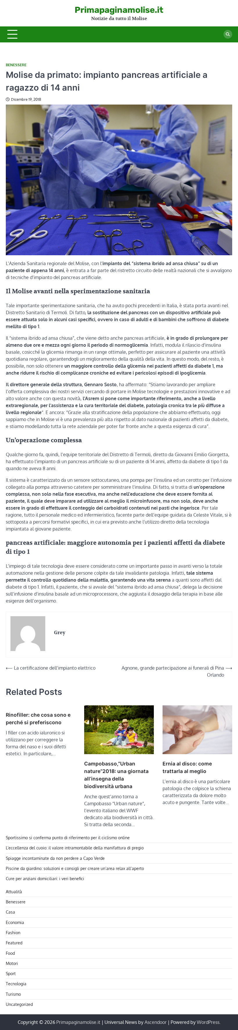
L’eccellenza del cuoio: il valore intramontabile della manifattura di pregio (75, 847)
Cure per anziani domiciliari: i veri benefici (45, 878)
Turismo (13, 994)
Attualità (14, 891)
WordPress (208, 1022)
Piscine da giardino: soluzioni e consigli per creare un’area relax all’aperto (75, 868)
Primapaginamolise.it (119, 10)
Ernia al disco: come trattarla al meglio (187, 767)
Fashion (13, 932)
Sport (11, 973)
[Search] (227, 34)
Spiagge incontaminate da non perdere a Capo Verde (55, 858)
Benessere (16, 65)
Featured (14, 942)
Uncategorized (19, 1004)
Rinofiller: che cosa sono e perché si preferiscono (38, 718)
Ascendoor (156, 1022)
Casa (10, 911)
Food (10, 953)
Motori (12, 963)
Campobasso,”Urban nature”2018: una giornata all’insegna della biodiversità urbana (116, 775)
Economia (15, 922)
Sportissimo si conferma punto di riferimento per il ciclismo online (68, 837)
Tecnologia (16, 983)
